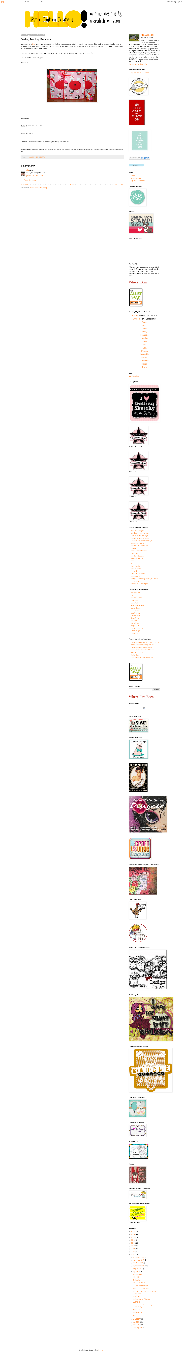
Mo (132, 563)
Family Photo (137, 1312)
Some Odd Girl (136, 576)
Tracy (144, 367)
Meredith (144, 354)
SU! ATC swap (137, 1274)
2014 (133, 1234)
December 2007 (139, 1257)
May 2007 (136, 1322)
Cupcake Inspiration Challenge (141, 541)
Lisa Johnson (135, 623)
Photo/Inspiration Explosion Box (142, 657)
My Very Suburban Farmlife (140, 73)
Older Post (119, 184)
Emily (144, 332)
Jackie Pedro (135, 603)
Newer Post (25, 184)
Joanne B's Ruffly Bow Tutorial (141, 647)
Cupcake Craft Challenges (140, 538)
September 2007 (139, 1266)
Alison (135, 315)
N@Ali (144, 357)
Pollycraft (134, 571)
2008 (133, 1252)
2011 (133, 1243)
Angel (144, 322)
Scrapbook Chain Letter (141, 1289)
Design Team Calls (137, 543)
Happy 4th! (136, 1310)
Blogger (101, 1350)
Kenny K (133, 548)
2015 (133, 1231)
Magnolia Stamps (137, 558)
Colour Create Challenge (139, 536)
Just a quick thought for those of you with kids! (145, 1292)
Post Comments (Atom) (38, 188)
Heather (144, 338)
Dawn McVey (135, 593)
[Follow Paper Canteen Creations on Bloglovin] (139, 159)
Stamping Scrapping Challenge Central (144, 579)
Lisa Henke (134, 621)
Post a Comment (30, 180)
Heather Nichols (136, 598)
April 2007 (136, 1325)
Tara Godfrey (135, 633)
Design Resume (136, 178)
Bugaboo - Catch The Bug (140, 533)
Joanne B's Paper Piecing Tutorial (142, 645)
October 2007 (138, 1263)
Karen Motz (135, 618)
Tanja (144, 364)
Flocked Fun (137, 1280)
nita (27, 170)
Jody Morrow (135, 613)
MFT (132, 561)
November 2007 (139, 1260)
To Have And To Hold (140, 1286)
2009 (133, 1249)
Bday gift (136, 1277)
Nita (33, 44)
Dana (144, 328)
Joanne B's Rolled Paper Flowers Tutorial (145, 642)
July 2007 (136, 1271)
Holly (144, 341)
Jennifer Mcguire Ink (137, 605)
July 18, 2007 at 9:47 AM (34, 176)
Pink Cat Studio (136, 569)
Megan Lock (135, 626)
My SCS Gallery (134, 376)
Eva (132, 595)
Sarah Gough (135, 631)
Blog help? (136, 1296)
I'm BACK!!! (136, 1302)
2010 (133, 1246)
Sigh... (135, 1315)
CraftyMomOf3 (148, 35)
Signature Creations (138, 181)
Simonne (144, 361)
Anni (144, 325)
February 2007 (138, 1328)
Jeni (144, 344)
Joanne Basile (135, 608)
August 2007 (137, 1269)
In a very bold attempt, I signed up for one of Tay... (146, 1306)
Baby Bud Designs (137, 531)
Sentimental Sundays (138, 573)
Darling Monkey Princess (141, 1299)
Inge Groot (134, 600)
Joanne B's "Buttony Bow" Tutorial (142, 650)
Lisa (144, 348)
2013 (133, 1237)
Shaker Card (135, 655)
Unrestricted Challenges (139, 584)
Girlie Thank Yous (139, 1283)
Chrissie (136, 319)
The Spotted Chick (137, 581)
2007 (133, 1255)
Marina (144, 351)
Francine (144, 335)
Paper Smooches (137, 628)
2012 (133, 1240)
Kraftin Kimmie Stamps (139, 551)
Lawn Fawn (134, 553)
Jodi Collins (135, 610)
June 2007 (136, 1319)
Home (72, 184)
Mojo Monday (135, 566)
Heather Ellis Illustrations (139, 546)
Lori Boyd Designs (137, 556)
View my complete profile (138, 64)
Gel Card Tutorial (137, 652)
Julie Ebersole (135, 615)
